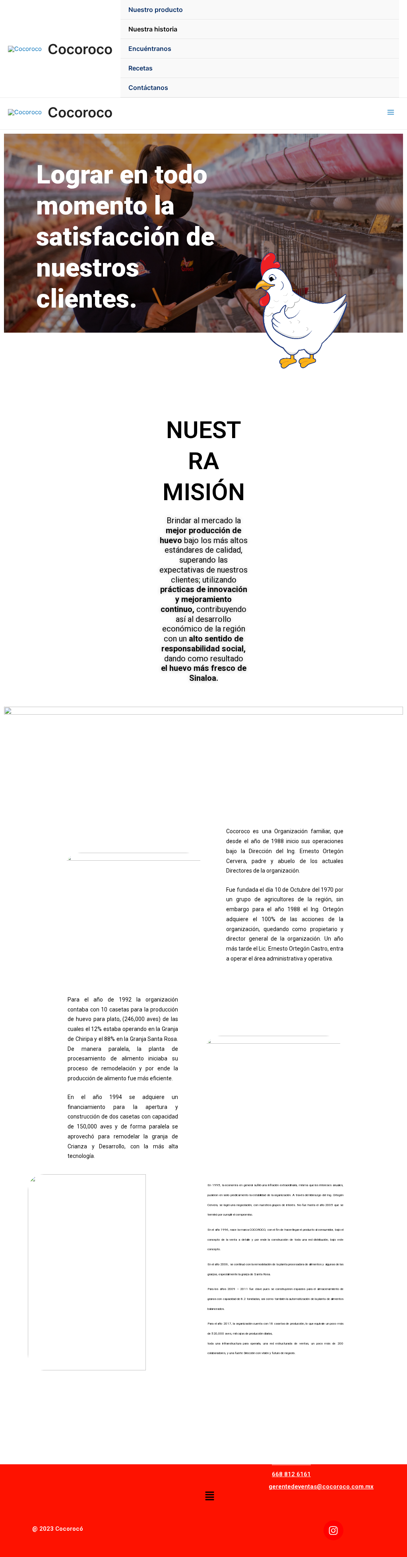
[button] (209, 1496)
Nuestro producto (155, 10)
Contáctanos (148, 88)
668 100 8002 (291, 1462)
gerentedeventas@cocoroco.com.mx (321, 1486)
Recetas (140, 68)
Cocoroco (80, 49)
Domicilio (287, 1444)
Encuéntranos (149, 49)
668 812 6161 (291, 1474)
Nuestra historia (152, 29)
